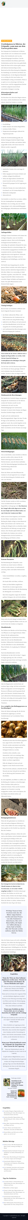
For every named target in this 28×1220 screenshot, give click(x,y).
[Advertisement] (14, 22)
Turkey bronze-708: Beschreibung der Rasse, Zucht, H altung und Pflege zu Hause (13, 1146)
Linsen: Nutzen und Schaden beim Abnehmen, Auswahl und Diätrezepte (13, 1128)
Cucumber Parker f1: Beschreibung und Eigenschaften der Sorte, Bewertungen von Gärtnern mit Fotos (14, 1183)
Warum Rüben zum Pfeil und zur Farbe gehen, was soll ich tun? (13, 1133)
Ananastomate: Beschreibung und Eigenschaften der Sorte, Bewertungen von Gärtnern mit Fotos (14, 1198)
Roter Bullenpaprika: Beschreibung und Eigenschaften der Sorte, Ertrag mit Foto (13, 1203)
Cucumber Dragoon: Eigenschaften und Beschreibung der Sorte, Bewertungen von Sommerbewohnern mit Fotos (14, 1112)
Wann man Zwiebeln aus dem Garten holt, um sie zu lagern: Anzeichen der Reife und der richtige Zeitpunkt (14, 1011)
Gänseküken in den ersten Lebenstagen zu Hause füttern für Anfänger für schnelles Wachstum (17, 1083)
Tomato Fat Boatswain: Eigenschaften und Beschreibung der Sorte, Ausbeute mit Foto (11, 1094)
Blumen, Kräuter (6, 40)
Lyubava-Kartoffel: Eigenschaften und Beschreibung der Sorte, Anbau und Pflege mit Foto (14, 1119)
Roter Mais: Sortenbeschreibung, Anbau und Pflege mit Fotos (13, 1124)
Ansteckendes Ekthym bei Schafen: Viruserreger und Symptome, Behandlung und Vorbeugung (14, 1163)
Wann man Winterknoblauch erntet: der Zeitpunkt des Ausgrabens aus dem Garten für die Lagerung (14, 1044)
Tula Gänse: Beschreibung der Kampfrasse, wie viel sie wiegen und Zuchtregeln (14, 1157)
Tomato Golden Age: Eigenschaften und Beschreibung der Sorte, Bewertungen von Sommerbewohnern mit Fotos (14, 1192)
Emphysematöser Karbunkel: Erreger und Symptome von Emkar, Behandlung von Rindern (14, 1152)
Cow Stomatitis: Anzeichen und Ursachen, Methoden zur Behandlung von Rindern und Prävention (14, 1169)
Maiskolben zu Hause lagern (11, 1187)
